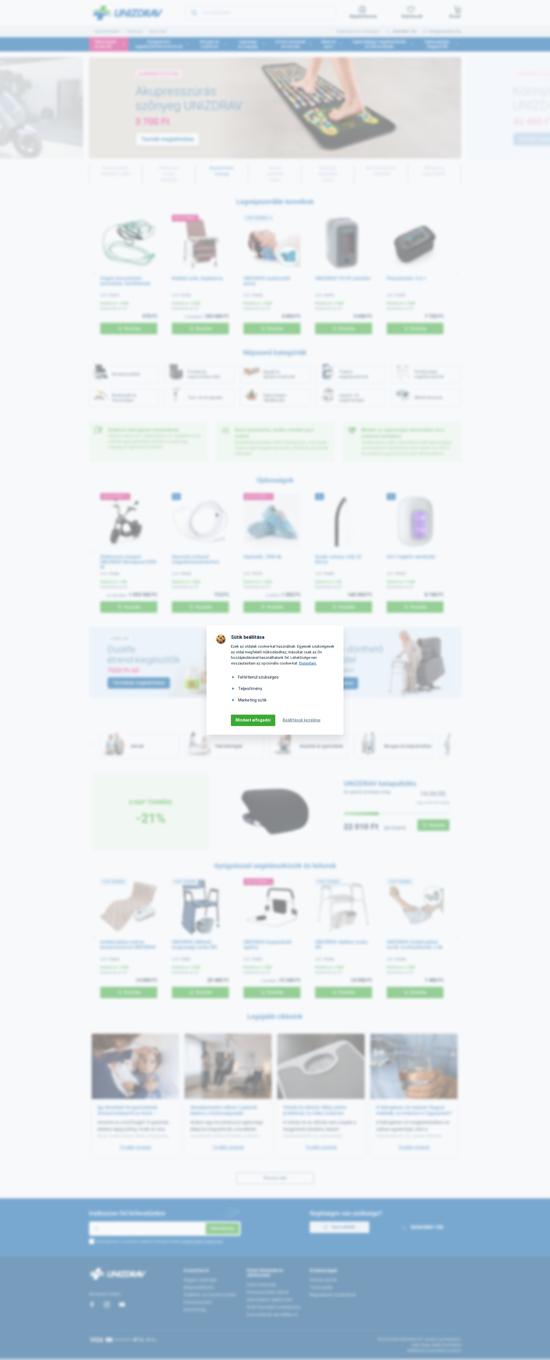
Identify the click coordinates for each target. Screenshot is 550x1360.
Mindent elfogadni (253, 720)
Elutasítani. (308, 663)
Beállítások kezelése (302, 720)
